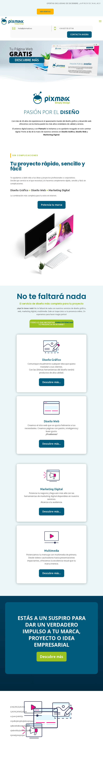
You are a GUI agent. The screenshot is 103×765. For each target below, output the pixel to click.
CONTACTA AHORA (79, 34)
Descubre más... (51, 382)
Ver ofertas (45, 11)
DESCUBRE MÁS (27, 60)
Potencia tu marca (51, 204)
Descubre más (51, 657)
